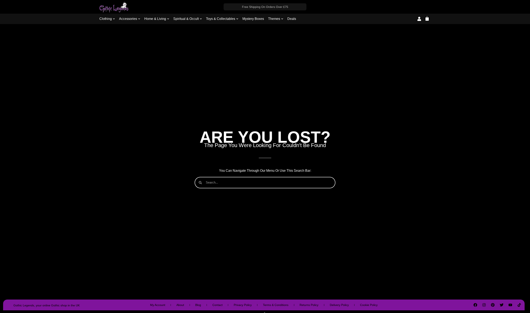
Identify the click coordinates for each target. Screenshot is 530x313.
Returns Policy (309, 305)
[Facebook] (475, 305)
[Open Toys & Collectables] (237, 19)
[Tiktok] (519, 305)
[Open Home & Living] (168, 19)
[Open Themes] (282, 19)
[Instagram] (484, 305)
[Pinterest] (492, 305)
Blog (198, 305)
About (180, 305)
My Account (157, 305)
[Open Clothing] (114, 19)
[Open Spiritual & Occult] (201, 19)
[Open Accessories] (139, 19)
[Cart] (427, 18)
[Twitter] (501, 305)
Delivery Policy (339, 305)
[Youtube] (510, 305)
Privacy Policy (243, 305)
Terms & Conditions (275, 305)
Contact (217, 305)
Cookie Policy (369, 305)
